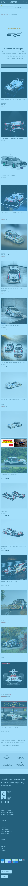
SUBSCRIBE (11, 444)
